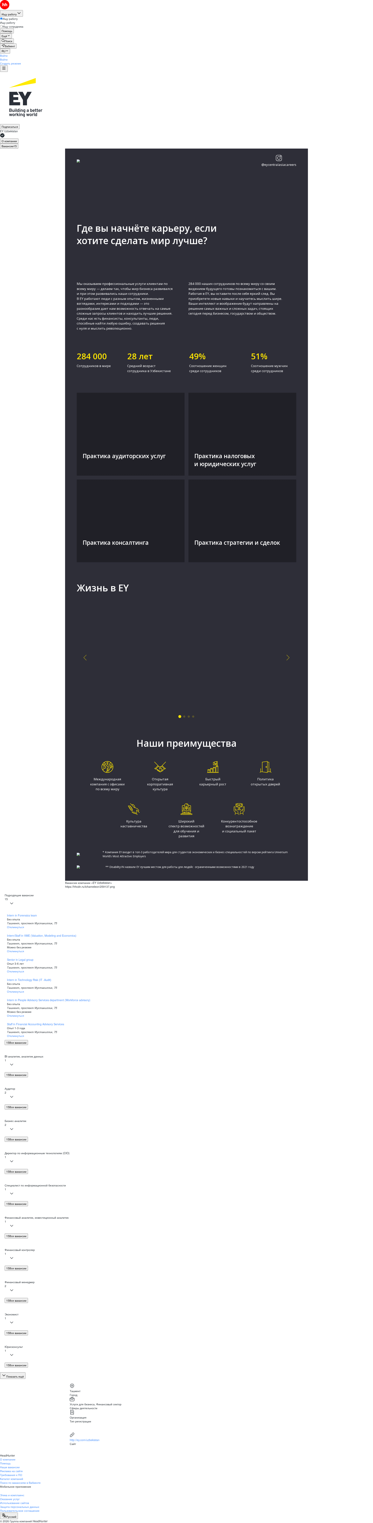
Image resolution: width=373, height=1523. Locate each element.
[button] (4, 55)
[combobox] (9, 1516)
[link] (7, 41)
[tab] (9, 141)
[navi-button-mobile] (4, 68)
